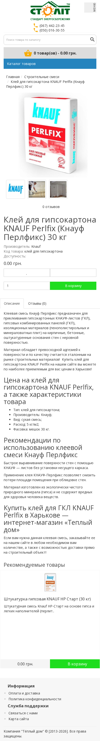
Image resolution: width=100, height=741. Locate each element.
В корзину (73, 285)
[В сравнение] (73, 273)
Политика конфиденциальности (34, 699)
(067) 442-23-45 (52, 25)
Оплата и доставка (24, 693)
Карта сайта (18, 719)
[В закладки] (27, 273)
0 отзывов (51, 206)
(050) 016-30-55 (52, 30)
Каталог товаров (21, 63)
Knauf (36, 246)
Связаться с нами (23, 713)
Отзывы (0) (37, 303)
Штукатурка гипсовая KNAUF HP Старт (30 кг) (47, 599)
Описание (12, 303)
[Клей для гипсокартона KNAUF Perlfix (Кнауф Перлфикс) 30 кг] (52, 135)
